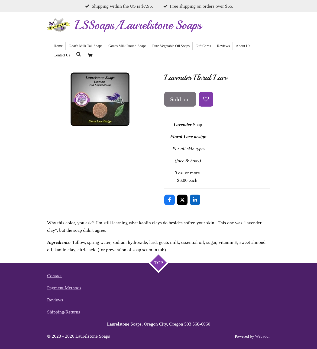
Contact (54, 275)
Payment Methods (64, 287)
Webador (262, 336)
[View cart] (89, 55)
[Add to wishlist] (206, 99)
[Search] (78, 54)
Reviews (55, 299)
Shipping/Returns (63, 311)
